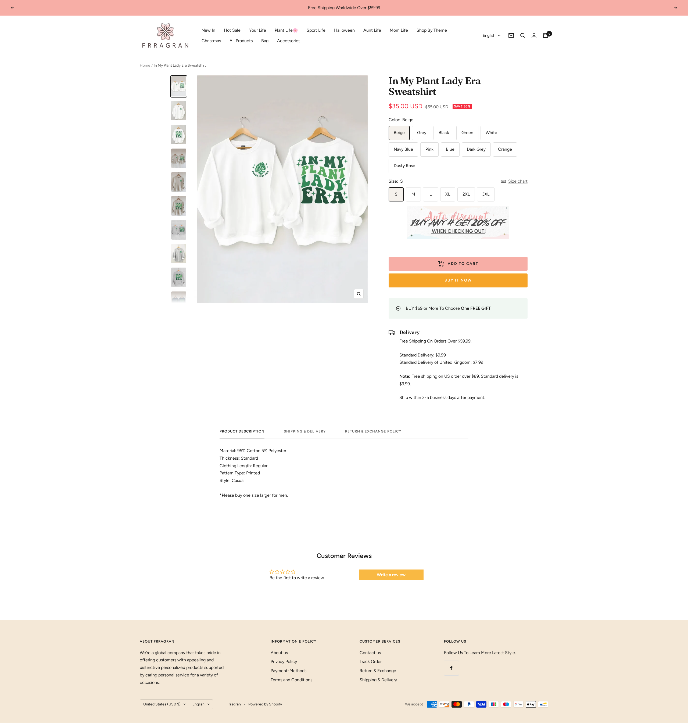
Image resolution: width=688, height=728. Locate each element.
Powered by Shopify (265, 704)
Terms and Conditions (291, 679)
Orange (505, 149)
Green (467, 132)
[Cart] (545, 35)
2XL (466, 194)
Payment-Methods (288, 670)
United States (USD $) (162, 704)
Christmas (211, 40)
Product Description (242, 431)
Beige (399, 132)
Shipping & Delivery (305, 431)
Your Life (257, 30)
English (489, 35)
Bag (264, 40)
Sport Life (316, 30)
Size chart (517, 181)
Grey (421, 132)
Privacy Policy (284, 661)
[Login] (534, 35)
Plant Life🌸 (286, 30)
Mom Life (399, 30)
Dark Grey (476, 149)
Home (145, 65)
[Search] (522, 35)
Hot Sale (232, 30)
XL (447, 194)
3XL (485, 194)
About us (279, 652)
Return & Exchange (378, 670)
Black (444, 132)
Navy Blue (403, 149)
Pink (429, 149)
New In (208, 30)
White (491, 132)
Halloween (344, 30)
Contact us (370, 652)
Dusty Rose (404, 165)
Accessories (288, 40)
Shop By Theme (432, 30)
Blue (450, 149)
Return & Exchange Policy (373, 431)
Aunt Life (372, 30)
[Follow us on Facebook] (451, 668)
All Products (241, 40)
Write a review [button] (391, 574)
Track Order (371, 661)
